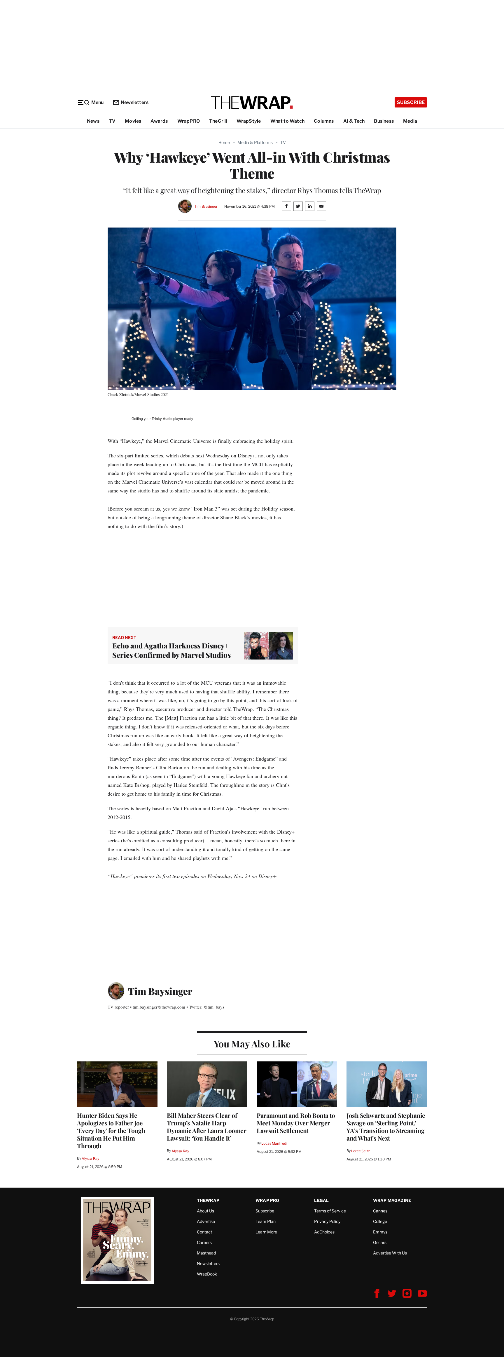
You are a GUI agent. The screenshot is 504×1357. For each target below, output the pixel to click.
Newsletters (134, 102)
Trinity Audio (162, 419)
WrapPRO (188, 121)
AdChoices (324, 1231)
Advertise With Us (390, 1252)
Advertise (206, 1221)
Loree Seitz (360, 1151)
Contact (204, 1231)
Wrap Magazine (392, 1200)
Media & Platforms (255, 142)
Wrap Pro (267, 1200)
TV (112, 121)
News (93, 121)
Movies (133, 121)
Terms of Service (330, 1210)
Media (410, 121)
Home (224, 142)
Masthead (206, 1252)
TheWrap (208, 1200)
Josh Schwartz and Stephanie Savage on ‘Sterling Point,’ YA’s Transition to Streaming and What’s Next (385, 1126)
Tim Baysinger (205, 206)
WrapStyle (249, 121)
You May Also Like (252, 1043)
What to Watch (287, 121)
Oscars (379, 1242)
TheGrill (218, 121)
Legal (321, 1200)
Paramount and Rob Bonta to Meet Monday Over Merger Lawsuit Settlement (296, 1122)
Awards (159, 121)
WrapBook (207, 1273)
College (380, 1221)
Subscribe (411, 102)
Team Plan (266, 1221)
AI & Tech (354, 121)
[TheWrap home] (252, 102)
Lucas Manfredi (274, 1143)
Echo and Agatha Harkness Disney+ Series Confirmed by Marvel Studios (171, 650)
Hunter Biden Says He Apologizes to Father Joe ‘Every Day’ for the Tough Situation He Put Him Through (111, 1130)
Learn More (266, 1231)
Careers (204, 1242)
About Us (205, 1210)
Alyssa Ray (90, 1158)
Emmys (380, 1231)
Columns (324, 121)
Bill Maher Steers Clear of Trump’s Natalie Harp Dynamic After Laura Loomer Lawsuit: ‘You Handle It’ (206, 1126)
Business (384, 121)
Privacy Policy (327, 1221)
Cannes (380, 1210)
